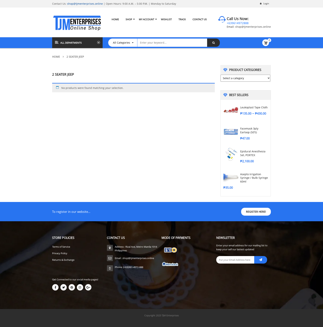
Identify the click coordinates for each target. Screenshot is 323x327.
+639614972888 (238, 23)
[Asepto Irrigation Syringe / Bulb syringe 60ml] (230, 176)
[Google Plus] (88, 287)
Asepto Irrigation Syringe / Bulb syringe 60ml (254, 177)
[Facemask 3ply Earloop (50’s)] (230, 131)
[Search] (213, 43)
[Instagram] (80, 287)
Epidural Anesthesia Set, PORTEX (252, 153)
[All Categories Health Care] (124, 43)
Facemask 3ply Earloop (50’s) (249, 130)
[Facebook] (55, 287)
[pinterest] (72, 287)
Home (56, 56)
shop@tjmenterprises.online (85, 3)
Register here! (256, 211)
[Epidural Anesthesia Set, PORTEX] (230, 154)
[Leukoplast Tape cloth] (230, 110)
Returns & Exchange (63, 259)
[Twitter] (63, 287)
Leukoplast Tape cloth (254, 107)
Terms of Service (61, 246)
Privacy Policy (59, 253)
